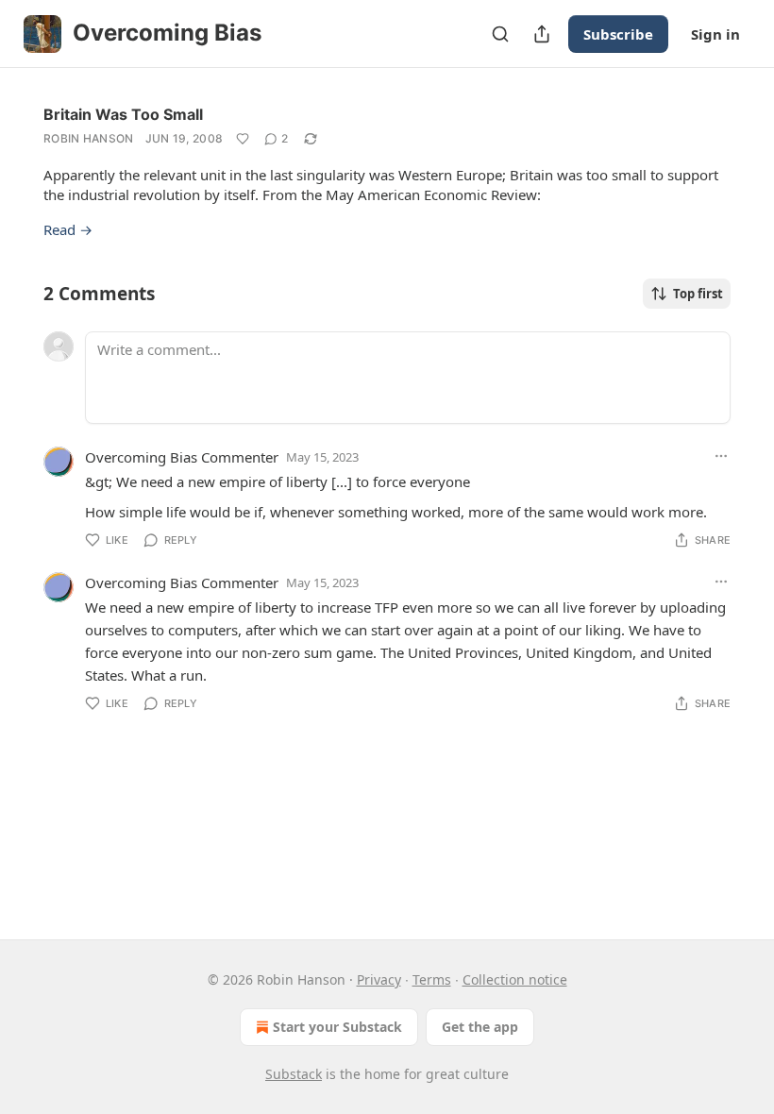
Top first (698, 293)
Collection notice (515, 979)
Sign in (715, 34)
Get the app (480, 1027)
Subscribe (618, 34)
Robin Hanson (88, 138)
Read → (68, 229)
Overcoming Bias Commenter (181, 456)
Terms (431, 979)
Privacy (379, 979)
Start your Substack (337, 1027)
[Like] (242, 138)
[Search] (500, 34)
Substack (293, 1074)
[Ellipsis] (721, 456)
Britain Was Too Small (123, 114)
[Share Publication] (542, 34)
